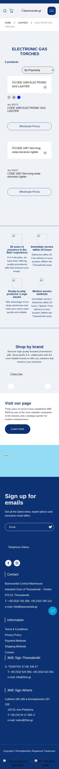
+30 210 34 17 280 (21, 715)
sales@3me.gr (24, 720)
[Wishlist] (45, 87)
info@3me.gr (23, 677)
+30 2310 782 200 (18, 601)
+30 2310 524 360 (20, 672)
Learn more (17, 429)
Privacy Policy (13, 635)
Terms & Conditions (16, 629)
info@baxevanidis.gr (25, 606)
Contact (9, 652)
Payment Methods (15, 640)
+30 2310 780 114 (41, 601)
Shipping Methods (15, 646)
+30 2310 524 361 (43, 672)
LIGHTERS (23, 23)
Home (8, 23)
